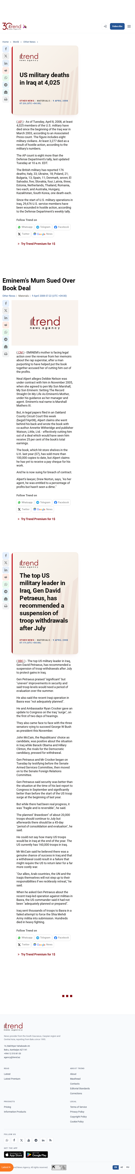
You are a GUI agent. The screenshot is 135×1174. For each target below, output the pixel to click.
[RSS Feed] (50, 1140)
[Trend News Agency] (13, 1027)
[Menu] (129, 26)
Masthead (75, 1078)
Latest (7, 1074)
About (73, 1074)
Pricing (7, 1107)
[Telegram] (36, 1140)
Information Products (15, 1111)
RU (127, 1167)
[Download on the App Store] (14, 1154)
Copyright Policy (78, 1116)
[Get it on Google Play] (37, 1154)
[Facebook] (14, 1140)
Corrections (76, 1093)
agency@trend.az (12, 1057)
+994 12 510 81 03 (12, 1053)
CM (20, 352)
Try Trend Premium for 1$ (38, 243)
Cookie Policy (77, 1121)
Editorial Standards (80, 1088)
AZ (122, 1167)
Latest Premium (12, 1078)
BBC (20, 661)
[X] (21, 1140)
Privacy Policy (77, 1111)
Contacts (75, 1083)
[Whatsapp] (7, 1140)
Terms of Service (78, 1107)
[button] (6, 49)
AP (20, 121)
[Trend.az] (14, 26)
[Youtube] (29, 1140)
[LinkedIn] (43, 1140)
